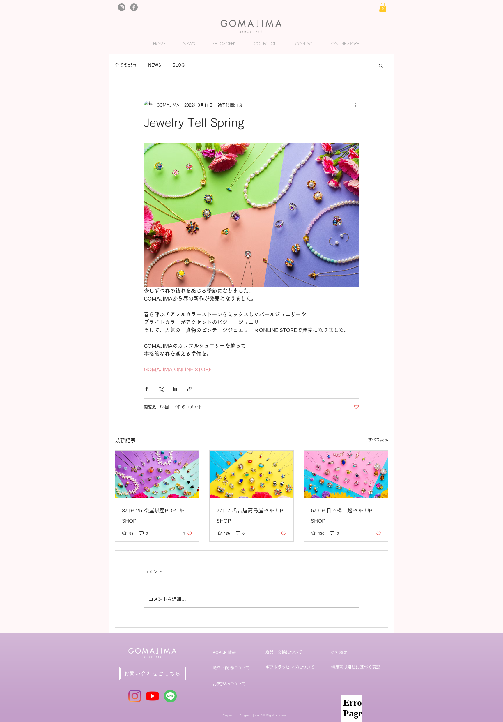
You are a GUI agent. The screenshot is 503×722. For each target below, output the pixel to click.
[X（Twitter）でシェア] (161, 389)
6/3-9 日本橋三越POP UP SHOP (341, 515)
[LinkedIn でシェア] (175, 389)
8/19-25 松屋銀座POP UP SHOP (153, 515)
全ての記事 (126, 65)
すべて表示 (378, 439)
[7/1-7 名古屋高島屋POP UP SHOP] (252, 474)
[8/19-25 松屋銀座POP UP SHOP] (157, 474)
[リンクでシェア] (189, 389)
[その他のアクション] (355, 105)
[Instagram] (121, 7)
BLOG (179, 65)
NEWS (154, 65)
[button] (383, 7)
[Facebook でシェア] (146, 389)
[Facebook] (134, 7)
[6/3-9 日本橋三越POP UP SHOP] (346, 474)
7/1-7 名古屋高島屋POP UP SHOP (250, 515)
